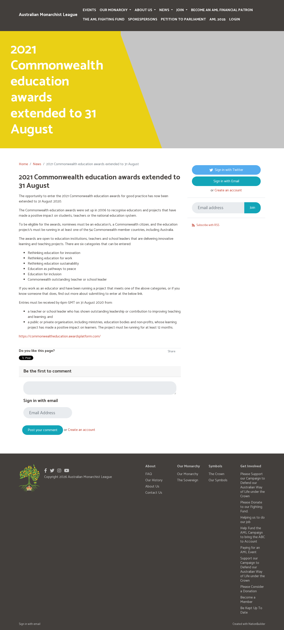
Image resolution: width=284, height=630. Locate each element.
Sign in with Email (226, 181)
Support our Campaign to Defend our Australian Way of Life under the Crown (252, 569)
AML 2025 (217, 19)
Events (89, 10)
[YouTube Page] (66, 471)
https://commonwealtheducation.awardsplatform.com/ (60, 336)
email (37, 624)
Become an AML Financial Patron (222, 10)
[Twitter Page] (52, 471)
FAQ (148, 474)
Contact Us (153, 493)
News (164, 10)
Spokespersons (142, 19)
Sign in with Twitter (229, 170)
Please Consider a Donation (252, 589)
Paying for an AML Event (250, 550)
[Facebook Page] (45, 471)
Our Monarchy (114, 10)
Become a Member (247, 599)
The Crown (216, 474)
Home (23, 164)
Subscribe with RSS (207, 225)
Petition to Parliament (183, 19)
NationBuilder (256, 624)
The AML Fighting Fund (103, 19)
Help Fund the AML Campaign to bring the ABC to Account (252, 535)
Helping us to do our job (252, 520)
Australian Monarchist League (48, 14)
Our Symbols (218, 480)
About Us (144, 10)
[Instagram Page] (59, 471)
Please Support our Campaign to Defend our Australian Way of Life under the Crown (252, 485)
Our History (153, 480)
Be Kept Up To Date (251, 610)
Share (171, 351)
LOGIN (234, 19)
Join (180, 10)
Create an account (81, 430)
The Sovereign (187, 480)
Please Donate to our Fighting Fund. (251, 506)
